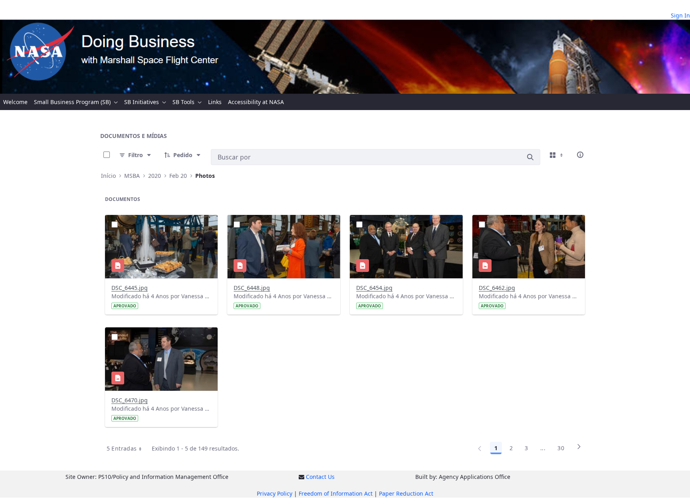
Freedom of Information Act (336, 493)
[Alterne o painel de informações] (580, 154)
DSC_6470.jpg (129, 400)
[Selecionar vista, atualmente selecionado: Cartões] (557, 154)
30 (560, 448)
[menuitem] (15, 102)
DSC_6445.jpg (129, 287)
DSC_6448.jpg (252, 287)
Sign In (680, 15)
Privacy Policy (274, 493)
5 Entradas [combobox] (122, 448)
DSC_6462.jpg (497, 287)
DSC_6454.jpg (374, 287)
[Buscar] (530, 157)
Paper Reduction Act (406, 493)
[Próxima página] (579, 449)
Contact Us (320, 476)
